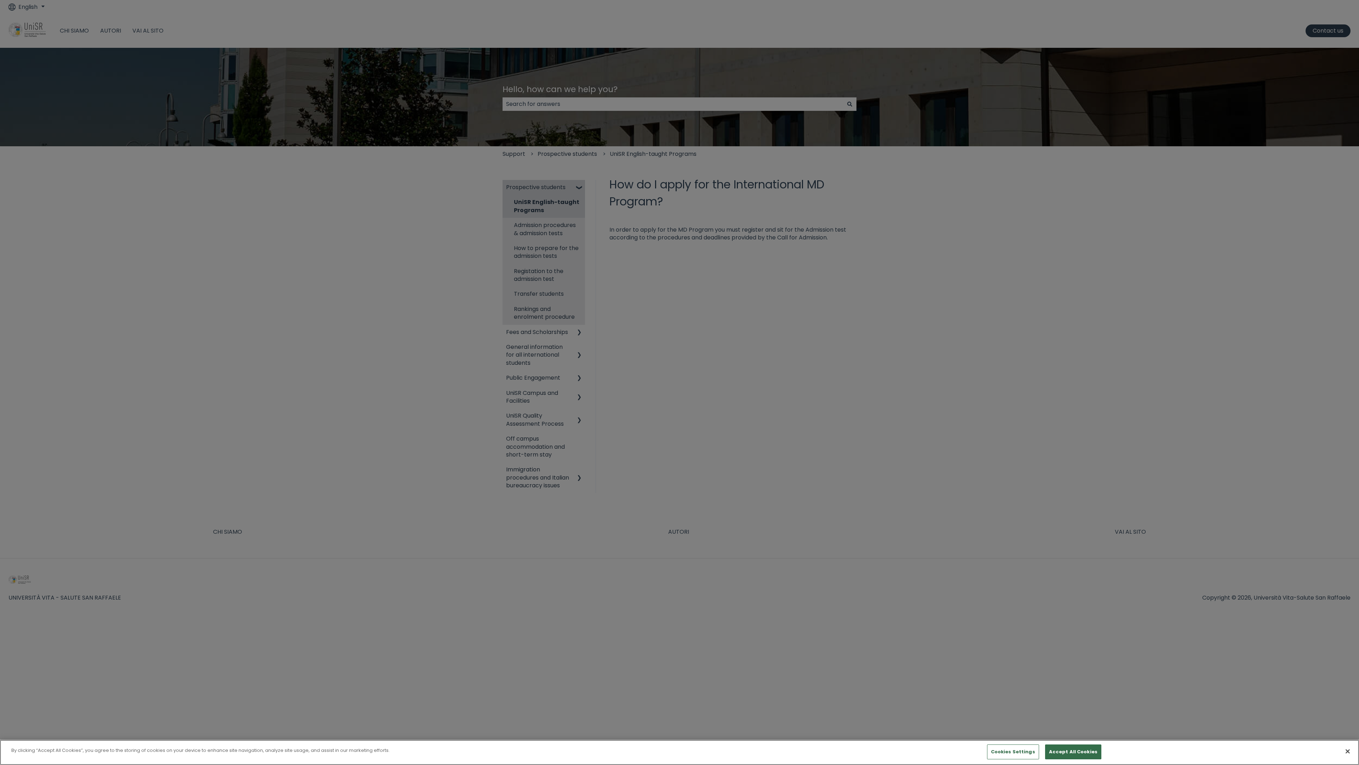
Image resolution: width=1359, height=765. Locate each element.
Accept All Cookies (1073, 751)
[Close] (1347, 751)
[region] (679, 752)
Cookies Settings (1013, 751)
